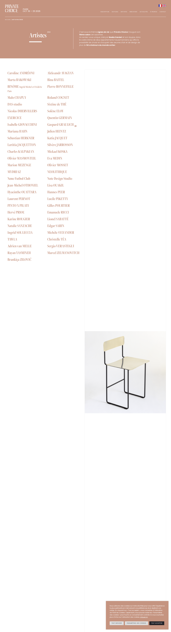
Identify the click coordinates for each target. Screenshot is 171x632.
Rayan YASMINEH (19, 252)
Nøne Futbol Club (19, 178)
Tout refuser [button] (117, 623)
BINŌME (25, 88)
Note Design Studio (59, 178)
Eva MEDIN (54, 158)
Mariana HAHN (17, 131)
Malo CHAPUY (17, 97)
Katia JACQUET (57, 137)
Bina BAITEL (55, 79)
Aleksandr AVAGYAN (60, 72)
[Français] (160, 5)
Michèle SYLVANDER (60, 232)
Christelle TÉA (56, 239)
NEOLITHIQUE (57, 171)
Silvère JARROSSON (60, 144)
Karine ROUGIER (19, 218)
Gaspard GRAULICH (60, 124)
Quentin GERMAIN (59, 117)
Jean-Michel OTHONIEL (23, 185)
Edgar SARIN (55, 225)
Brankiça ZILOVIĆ (19, 259)
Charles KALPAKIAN (21, 151)
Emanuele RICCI (58, 212)
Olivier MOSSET (57, 164)
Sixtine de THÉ (56, 104)
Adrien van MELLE (20, 245)
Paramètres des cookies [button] (136, 623)
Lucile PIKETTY (57, 198)
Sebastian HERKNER (21, 137)
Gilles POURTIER (58, 205)
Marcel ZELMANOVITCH (63, 252)
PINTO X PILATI (18, 205)
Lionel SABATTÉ (57, 218)
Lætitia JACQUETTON (22, 144)
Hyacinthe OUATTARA (22, 191)
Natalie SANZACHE (20, 225)
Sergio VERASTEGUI (60, 245)
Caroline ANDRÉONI (21, 72)
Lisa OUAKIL (55, 185)
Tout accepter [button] (156, 623)
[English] (164, 5)
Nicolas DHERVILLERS (22, 110)
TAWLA (12, 239)
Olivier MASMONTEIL (22, 158)
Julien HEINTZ (56, 131)
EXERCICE (15, 117)
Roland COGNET (58, 97)
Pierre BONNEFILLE (60, 86)
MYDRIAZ (14, 171)
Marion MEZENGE (19, 164)
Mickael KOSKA (57, 151)
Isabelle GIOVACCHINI (22, 124)
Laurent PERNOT (19, 198)
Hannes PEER (56, 191)
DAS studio (15, 104)
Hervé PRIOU (16, 212)
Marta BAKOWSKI (19, 79)
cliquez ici (144, 617)
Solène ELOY (55, 110)
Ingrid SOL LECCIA (20, 232)
